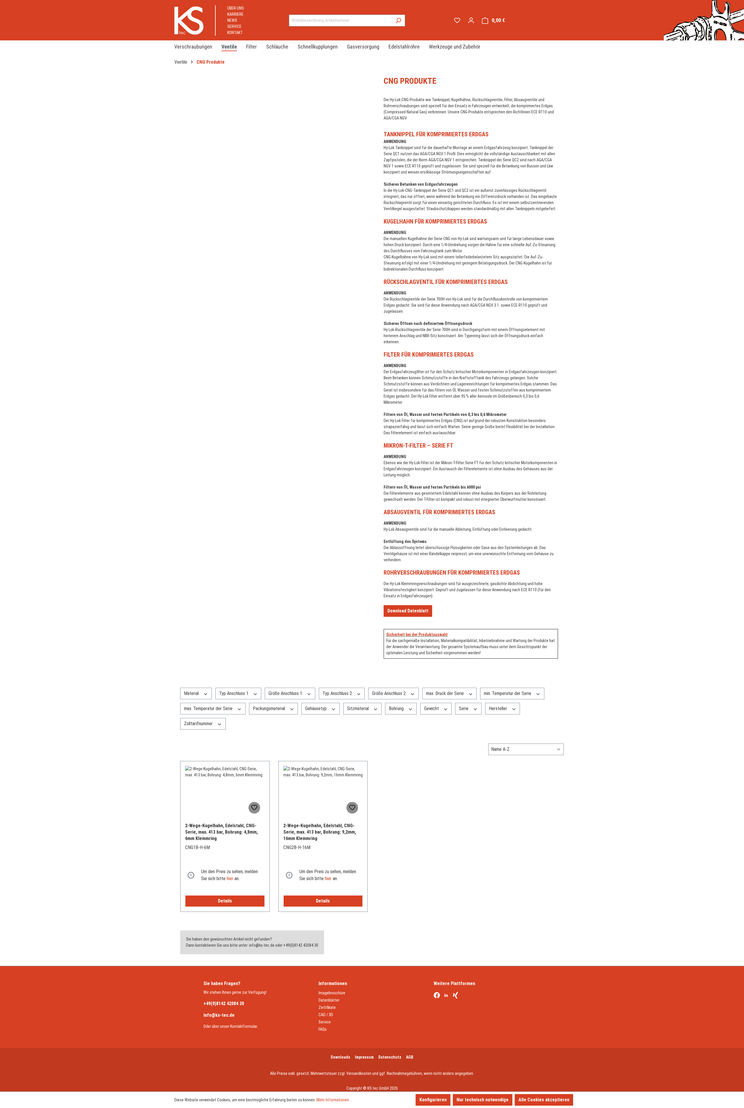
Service (234, 26)
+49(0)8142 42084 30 (223, 1003)
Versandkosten (358, 1073)
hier (230, 878)
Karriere (235, 14)
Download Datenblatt (407, 611)
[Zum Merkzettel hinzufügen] (254, 808)
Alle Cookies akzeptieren (543, 1099)
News (232, 20)
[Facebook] (437, 995)
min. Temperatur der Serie (508, 693)
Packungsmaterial (269, 708)
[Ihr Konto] (471, 20)
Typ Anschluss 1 (234, 693)
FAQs (323, 1029)
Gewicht (432, 708)
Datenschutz (389, 1057)
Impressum (364, 1057)
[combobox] (340, 20)
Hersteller (498, 708)
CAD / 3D (326, 1014)
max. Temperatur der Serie (209, 708)
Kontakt (235, 32)
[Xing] (455, 995)
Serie (464, 708)
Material (192, 693)
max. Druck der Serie (445, 693)
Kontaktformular (243, 1026)
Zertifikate (327, 1007)
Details (225, 901)
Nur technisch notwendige (483, 1099)
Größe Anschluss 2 (389, 693)
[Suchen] (398, 20)
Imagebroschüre (332, 993)
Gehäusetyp (316, 708)
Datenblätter (329, 1000)
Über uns (235, 8)
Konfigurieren (433, 1099)
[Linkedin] (446, 995)
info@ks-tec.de (219, 1015)
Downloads (340, 1057)
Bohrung (397, 708)
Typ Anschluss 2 (338, 693)
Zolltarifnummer (199, 723)
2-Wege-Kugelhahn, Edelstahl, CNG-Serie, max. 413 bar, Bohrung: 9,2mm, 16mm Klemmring (319, 832)
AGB (409, 1057)
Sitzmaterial (358, 708)
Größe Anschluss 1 (286, 693)
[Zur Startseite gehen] (188, 20)
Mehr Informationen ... (334, 1100)
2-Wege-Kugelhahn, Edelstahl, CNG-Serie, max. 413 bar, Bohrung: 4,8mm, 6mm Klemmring (221, 832)
